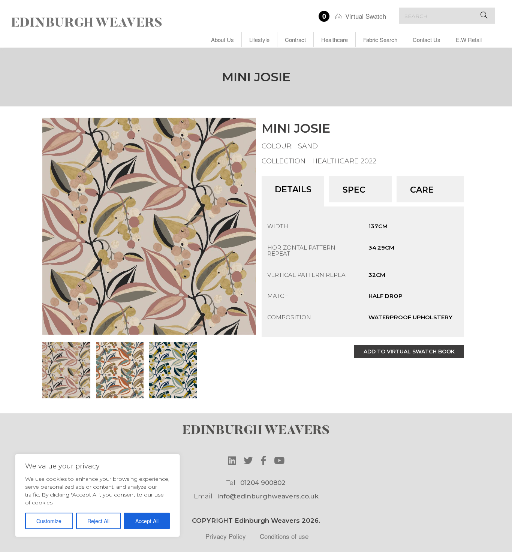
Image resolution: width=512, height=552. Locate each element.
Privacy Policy (225, 536)
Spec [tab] (354, 190)
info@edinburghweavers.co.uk (268, 496)
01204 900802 (263, 482)
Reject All (98, 521)
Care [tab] (422, 190)
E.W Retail (469, 39)
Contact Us (426, 39)
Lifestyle (259, 39)
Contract (295, 39)
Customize (48, 521)
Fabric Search (380, 39)
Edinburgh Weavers (86, 23)
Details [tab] (293, 189)
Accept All (147, 521)
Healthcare (334, 39)
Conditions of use (284, 536)
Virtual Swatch (365, 16)
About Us (222, 39)
